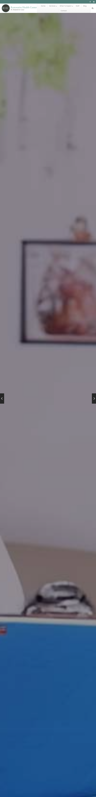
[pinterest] (94, 2)
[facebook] (90, 2)
